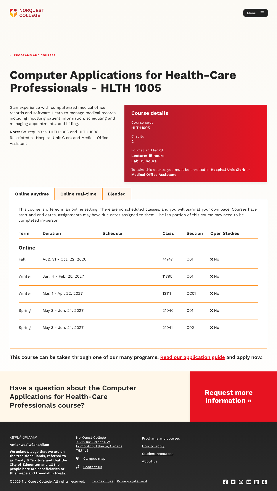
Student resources (157, 454)
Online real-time (78, 194)
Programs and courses (34, 55)
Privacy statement (132, 481)
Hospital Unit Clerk (228, 170)
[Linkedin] (258, 483)
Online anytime (32, 194)
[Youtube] (250, 483)
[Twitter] (234, 483)
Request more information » (229, 396)
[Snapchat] (265, 483)
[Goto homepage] (27, 13)
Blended (117, 194)
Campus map (94, 458)
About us (149, 461)
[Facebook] (226, 483)
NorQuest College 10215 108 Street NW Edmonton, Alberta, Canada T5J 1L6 (99, 444)
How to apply (153, 446)
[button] (255, 13)
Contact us (92, 467)
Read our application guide (192, 357)
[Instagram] (242, 483)
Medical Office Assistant (153, 175)
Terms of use (102, 481)
